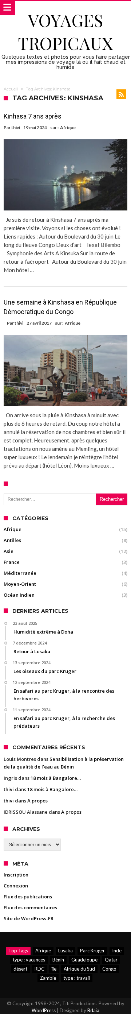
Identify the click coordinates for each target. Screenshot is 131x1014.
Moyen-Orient (20, 584)
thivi (15, 127)
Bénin (58, 960)
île (54, 969)
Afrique (68, 127)
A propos (37, 800)
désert (20, 969)
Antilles (12, 540)
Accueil (11, 89)
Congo (109, 969)
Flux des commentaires (30, 907)
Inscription (16, 874)
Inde (117, 950)
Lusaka (65, 950)
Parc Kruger (92, 950)
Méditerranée (20, 573)
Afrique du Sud (79, 969)
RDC (39, 969)
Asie (8, 551)
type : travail (76, 978)
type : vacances (29, 960)
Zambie (48, 978)
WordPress (44, 1010)
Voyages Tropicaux (65, 31)
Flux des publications (28, 896)
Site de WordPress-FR (28, 918)
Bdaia (93, 1010)
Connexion (16, 885)
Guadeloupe (84, 960)
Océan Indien (19, 595)
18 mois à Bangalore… (56, 778)
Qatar (111, 960)
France (12, 562)
